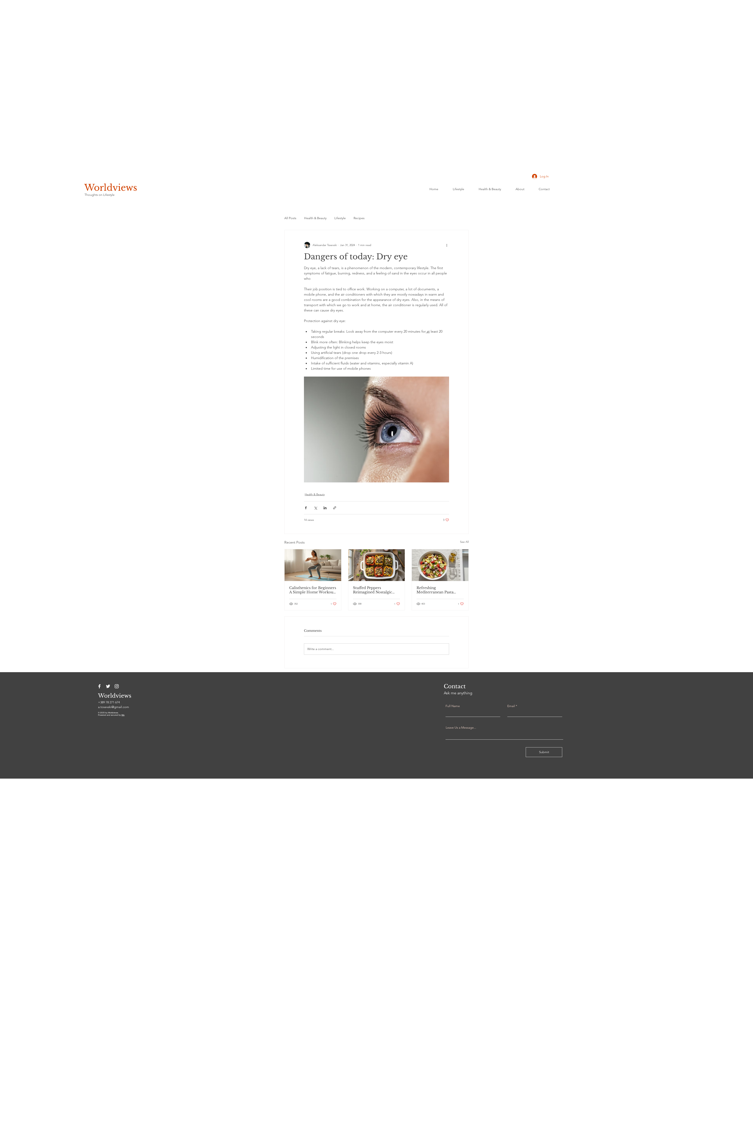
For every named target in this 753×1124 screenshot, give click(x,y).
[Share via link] (334, 508)
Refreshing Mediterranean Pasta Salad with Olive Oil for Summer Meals (438, 590)
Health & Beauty (315, 218)
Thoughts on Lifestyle (100, 195)
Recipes (359, 218)
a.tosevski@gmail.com (113, 707)
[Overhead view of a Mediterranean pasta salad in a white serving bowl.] (440, 565)
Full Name (453, 706)
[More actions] (446, 245)
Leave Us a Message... (461, 727)
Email (511, 706)
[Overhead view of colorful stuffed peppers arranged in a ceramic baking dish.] (376, 565)
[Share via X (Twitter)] (315, 508)
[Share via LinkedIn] (325, 508)
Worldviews (110, 187)
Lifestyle (340, 218)
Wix (123, 715)
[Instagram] (116, 686)
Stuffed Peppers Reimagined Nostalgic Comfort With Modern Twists (373, 590)
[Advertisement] (117, 59)
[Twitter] (108, 686)
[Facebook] (99, 686)
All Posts (290, 218)
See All (464, 542)
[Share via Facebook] (306, 508)
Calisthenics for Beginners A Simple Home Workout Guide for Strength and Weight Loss (312, 590)
